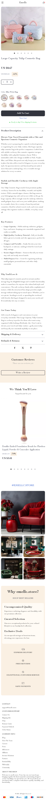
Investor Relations (8, 755)
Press (4, 747)
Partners (5, 758)
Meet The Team (7, 741)
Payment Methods (8, 727)
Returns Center (7, 724)
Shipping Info (6, 718)
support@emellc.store (9, 707)
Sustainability (6, 761)
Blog (3, 738)
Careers (4, 744)
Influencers (5, 749)
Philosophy (5, 764)
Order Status (6, 730)
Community (6, 767)
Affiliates (5, 752)
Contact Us (6, 715)
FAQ (3, 721)
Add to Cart (23, 113)
